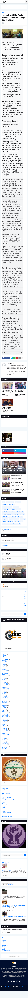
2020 (14, 605)
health (5, 511)
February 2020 (5, 743)
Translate (11, 884)
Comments (6, 586)
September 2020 (5, 734)
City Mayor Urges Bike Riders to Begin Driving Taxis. (12, 895)
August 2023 (4, 689)
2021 (14, 603)
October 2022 (4, 702)
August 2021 (4, 720)
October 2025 (4, 661)
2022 (14, 601)
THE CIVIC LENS (10, 363)
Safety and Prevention (8, 521)
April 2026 (4, 656)
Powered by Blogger (7, 529)
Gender (3, 946)
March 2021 (4, 726)
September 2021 (5, 719)
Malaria (15, 514)
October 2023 (4, 687)
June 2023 (4, 692)
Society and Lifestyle (6, 948)
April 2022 (4, 710)
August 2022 (4, 705)
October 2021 (4, 718)
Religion (5, 519)
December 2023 (5, 684)
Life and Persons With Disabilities (16, 511)
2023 (14, 598)
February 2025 (5, 669)
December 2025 (5, 659)
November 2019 (5, 747)
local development (7, 514)
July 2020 (4, 737)
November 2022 (5, 701)
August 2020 (4, 735)
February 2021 (5, 728)
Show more (7, 554)
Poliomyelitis (6, 516)
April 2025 (4, 666)
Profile (20, 516)
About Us (4, 939)
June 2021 (4, 723)
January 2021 (5, 729)
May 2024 (4, 679)
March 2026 (4, 657)
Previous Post (4, 428)
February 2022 (5, 712)
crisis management (7, 506)
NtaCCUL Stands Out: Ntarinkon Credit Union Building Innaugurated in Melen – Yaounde (18, 484)
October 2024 (4, 674)
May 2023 (4, 693)
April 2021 (4, 725)
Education (5, 509)
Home (3, 12)
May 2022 (4, 709)
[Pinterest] (17, 358)
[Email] (19, 358)
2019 (14, 607)
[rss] (20, 981)
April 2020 (4, 741)
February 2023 (5, 697)
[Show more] (22, 358)
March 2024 (4, 682)
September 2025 (5, 663)
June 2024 (4, 678)
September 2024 (5, 675)
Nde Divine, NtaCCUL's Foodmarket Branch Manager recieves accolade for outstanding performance (20, 393)
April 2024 (4, 680)
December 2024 (5, 672)
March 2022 (4, 711)
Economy (4, 941)
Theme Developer (9, 986)
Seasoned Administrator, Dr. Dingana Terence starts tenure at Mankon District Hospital (7, 392)
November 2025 (5, 660)
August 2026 (4, 654)
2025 (14, 594)
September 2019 (5, 749)
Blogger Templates (23, 986)
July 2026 (4, 655)
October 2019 (4, 748)
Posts (5, 584)
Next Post (25, 428)
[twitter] (20, 450)
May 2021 (4, 724)
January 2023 (5, 698)
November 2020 (5, 732)
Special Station (18, 521)
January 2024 (5, 683)
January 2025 (5, 670)
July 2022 (4, 706)
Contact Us (4, 940)
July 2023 (4, 691)
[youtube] (8, 453)
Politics (13, 516)
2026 (14, 591)
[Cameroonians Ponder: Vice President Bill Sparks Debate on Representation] (7, 402)
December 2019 (5, 746)
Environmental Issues (15, 509)
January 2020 (5, 744)
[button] (1, 2)
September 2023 (5, 688)
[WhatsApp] (14, 358)
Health (3, 944)
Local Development (6, 950)
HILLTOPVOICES (5, 862)
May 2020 (4, 739)
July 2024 (4, 677)
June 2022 (4, 707)
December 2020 (5, 730)
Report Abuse (5, 545)
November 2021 (5, 716)
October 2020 (4, 733)
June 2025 (4, 665)
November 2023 (5, 686)
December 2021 (5, 715)
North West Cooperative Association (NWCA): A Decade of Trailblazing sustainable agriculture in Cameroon (13, 468)
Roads (23, 519)
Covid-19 (11, 504)
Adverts (18, 502)
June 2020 (4, 738)
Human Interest (5, 945)
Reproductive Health (14, 519)
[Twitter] (12, 358)
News (22, 514)
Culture (16, 506)
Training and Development (14, 523)
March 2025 (4, 668)
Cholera (5, 504)
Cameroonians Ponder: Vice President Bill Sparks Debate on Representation (7, 409)
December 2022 (5, 700)
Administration (10, 502)
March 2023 (4, 696)
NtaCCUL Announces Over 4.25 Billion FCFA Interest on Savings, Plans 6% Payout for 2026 (17, 491)
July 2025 (4, 664)
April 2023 (4, 695)
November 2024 (5, 673)
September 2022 (5, 703)
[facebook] (8, 450)
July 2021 (4, 721)
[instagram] (20, 453)
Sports (5, 523)
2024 (14, 596)
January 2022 (5, 714)
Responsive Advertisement (14, 7)
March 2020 (4, 742)
